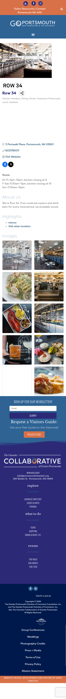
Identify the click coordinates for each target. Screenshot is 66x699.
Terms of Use (33, 657)
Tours (33, 527)
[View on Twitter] (11, 166)
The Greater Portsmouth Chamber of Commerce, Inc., (35, 607)
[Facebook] (30, 588)
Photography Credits (33, 643)
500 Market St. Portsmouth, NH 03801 (33, 479)
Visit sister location (19, 226)
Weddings (33, 636)
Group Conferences (33, 630)
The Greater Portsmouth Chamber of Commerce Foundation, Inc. (33, 604)
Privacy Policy (33, 664)
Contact (41, 8)
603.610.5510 (33, 473)
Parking (33, 506)
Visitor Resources (24, 8)
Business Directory (33, 499)
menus (12, 222)
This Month (33, 563)
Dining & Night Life (33, 535)
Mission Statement (33, 671)
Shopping (33, 531)
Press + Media (33, 650)
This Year (33, 567)
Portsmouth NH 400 (30, 12)
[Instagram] (40, 3)
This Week (33, 559)
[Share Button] (21, 93)
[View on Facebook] (5, 166)
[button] (61, 9)
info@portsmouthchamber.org (33, 476)
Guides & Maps (33, 503)
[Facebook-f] (33, 3)
